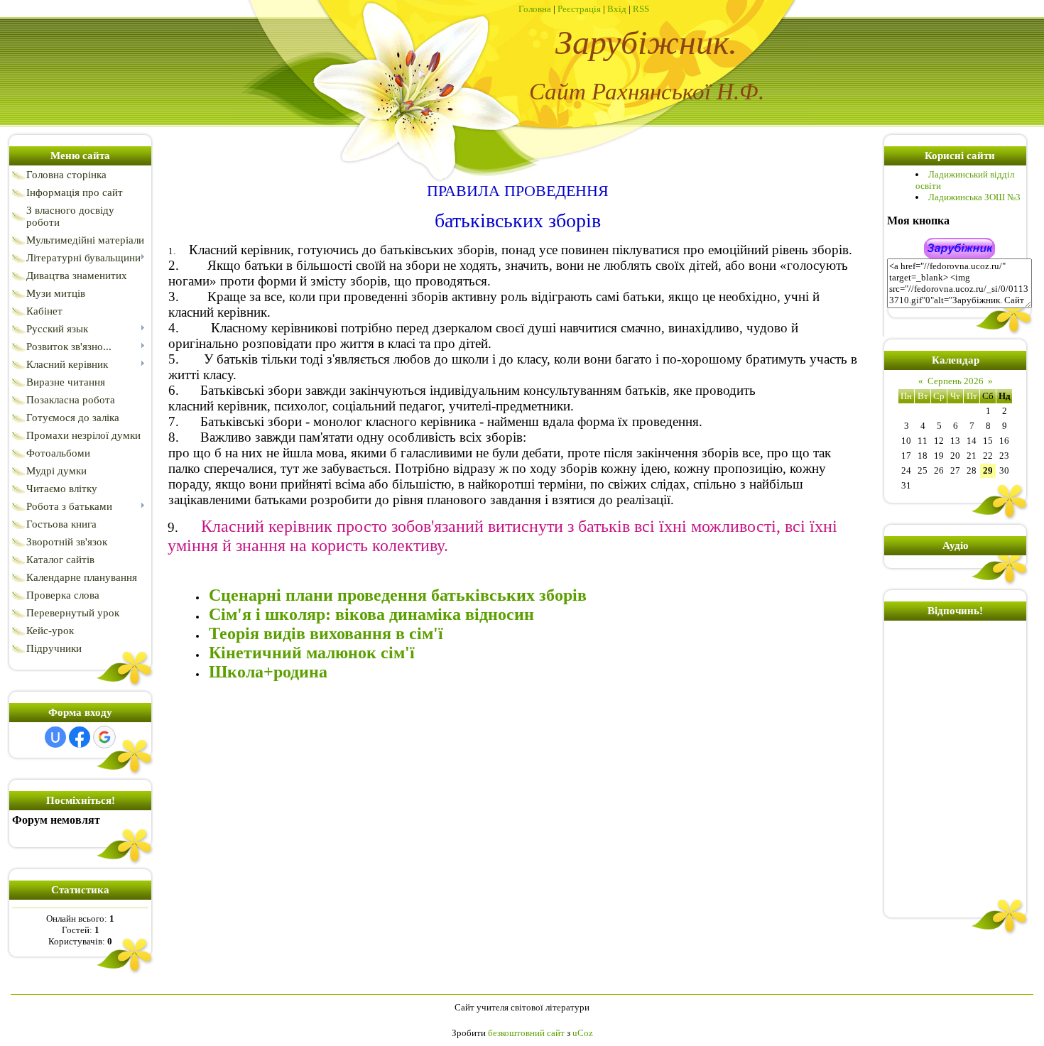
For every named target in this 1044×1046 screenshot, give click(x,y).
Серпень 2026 (956, 381)
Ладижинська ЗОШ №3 (974, 197)
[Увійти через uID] (55, 737)
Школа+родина (268, 672)
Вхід (616, 9)
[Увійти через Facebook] (79, 737)
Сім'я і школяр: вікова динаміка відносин (371, 614)
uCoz (582, 1033)
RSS (641, 9)
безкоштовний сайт (526, 1033)
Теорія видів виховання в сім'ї (326, 633)
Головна (534, 9)
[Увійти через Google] (104, 737)
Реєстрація (579, 9)
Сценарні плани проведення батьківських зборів (398, 595)
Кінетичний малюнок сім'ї (312, 652)
